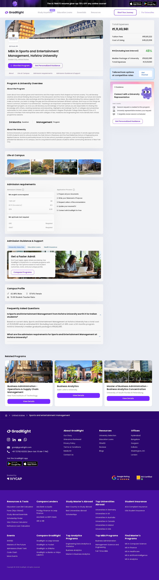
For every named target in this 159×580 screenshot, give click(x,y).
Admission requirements (42, 73)
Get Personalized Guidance (47, 65)
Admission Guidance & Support (68, 73)
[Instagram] (9, 439)
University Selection (16, 247)
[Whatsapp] (25, 439)
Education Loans (64, 12)
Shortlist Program (21, 65)
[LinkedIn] (14, 439)
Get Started (144, 74)
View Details (28, 401)
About (11, 73)
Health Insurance (50, 247)
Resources (96, 12)
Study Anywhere (45, 12)
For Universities (147, 12)
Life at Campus (23, 73)
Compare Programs (23, 272)
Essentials (81, 12)
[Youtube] (20, 439)
